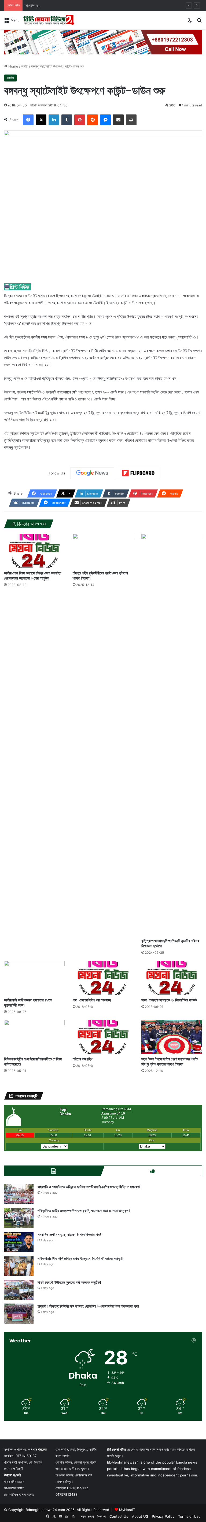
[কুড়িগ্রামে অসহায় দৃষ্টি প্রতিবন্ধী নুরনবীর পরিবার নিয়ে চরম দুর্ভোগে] (171, 735)
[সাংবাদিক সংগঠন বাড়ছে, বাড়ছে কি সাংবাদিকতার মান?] (19, 1242)
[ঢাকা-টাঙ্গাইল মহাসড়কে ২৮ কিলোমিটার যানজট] (171, 978)
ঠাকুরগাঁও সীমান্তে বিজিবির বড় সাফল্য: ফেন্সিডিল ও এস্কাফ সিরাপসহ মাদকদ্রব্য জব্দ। (88, 1306)
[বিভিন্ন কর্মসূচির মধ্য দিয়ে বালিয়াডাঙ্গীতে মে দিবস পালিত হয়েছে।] (34, 1037)
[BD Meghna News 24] (48, 20)
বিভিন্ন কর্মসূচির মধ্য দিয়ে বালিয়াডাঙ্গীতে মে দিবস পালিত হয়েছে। (33, 1061)
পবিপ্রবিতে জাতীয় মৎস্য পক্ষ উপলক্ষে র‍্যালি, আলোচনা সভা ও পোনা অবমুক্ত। (84, 1210)
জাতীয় (24, 66)
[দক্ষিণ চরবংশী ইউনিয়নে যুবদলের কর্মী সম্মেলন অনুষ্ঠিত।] (19, 1290)
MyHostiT (127, 1510)
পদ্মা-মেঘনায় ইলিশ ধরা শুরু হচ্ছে (92, 1000)
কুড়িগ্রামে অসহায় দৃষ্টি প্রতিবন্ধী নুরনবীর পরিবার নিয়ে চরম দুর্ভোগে (170, 943)
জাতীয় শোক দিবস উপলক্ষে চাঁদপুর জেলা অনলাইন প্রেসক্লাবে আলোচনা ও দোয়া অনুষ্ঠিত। (32, 575)
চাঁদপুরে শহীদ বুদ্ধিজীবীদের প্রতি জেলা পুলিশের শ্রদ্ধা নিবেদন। (100, 575)
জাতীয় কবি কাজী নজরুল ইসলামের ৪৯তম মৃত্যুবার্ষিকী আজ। (28, 1002)
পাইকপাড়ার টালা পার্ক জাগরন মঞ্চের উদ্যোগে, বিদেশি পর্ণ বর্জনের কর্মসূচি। (80, 1258)
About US (140, 1516)
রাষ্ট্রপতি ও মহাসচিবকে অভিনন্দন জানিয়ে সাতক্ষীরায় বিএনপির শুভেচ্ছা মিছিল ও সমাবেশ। (89, 1187)
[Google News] (92, 473)
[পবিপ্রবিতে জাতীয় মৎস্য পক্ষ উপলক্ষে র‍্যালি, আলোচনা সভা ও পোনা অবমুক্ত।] (19, 1218)
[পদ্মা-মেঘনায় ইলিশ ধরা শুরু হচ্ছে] (103, 978)
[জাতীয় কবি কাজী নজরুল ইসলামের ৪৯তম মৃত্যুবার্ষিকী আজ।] (34, 978)
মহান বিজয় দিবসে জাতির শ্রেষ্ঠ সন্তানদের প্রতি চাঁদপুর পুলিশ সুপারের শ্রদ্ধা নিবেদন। (169, 1061)
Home (12, 66)
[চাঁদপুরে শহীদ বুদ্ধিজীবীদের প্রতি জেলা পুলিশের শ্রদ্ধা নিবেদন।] (103, 551)
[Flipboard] (138, 473)
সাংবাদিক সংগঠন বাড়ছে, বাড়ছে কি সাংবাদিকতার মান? (55, 5)
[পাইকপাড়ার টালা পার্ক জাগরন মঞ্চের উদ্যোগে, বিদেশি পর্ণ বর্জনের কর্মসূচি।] (19, 1266)
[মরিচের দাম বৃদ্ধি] (103, 1037)
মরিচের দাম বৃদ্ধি (82, 1059)
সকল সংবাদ (87, 1516)
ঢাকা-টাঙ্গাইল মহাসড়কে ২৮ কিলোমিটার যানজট (169, 1000)
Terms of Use (189, 1516)
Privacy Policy (163, 1516)
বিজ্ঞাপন (101, 1516)
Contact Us (118, 1516)
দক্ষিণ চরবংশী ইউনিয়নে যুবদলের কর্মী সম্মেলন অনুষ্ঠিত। (69, 1282)
